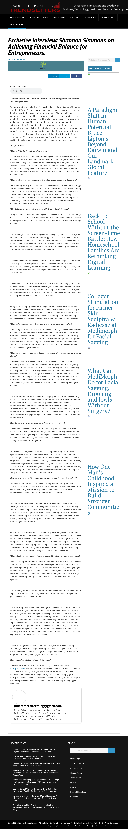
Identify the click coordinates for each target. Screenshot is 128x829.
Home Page (75, 759)
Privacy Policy (76, 768)
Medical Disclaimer (78, 792)
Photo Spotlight (17, 24)
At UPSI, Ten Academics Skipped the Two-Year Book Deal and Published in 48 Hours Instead (36, 765)
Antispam (74, 787)
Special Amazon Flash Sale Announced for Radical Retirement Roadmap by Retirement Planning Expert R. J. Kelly (36, 807)
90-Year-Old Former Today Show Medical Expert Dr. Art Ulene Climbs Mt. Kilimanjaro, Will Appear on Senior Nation (35, 798)
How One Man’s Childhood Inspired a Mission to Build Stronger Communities (103, 489)
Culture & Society (108, 17)
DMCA (73, 783)
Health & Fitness (89, 17)
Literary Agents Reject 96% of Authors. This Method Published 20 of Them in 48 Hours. (34, 758)
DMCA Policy (104, 823)
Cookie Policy (76, 773)
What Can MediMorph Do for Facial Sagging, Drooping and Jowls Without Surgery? (104, 391)
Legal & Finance (59, 17)
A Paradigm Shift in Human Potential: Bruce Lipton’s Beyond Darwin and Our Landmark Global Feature (102, 141)
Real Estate (74, 17)
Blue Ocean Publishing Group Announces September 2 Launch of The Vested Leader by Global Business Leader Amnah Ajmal (36, 773)
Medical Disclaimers (78, 823)
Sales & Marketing (17, 17)
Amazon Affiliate (77, 764)
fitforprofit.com (17, 668)
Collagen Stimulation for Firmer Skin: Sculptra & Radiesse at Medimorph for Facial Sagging (103, 319)
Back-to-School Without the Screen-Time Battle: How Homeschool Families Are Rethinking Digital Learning (104, 241)
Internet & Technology (39, 17)
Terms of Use (75, 778)
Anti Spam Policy (92, 823)
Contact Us (75, 797)
